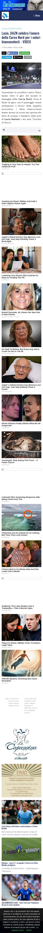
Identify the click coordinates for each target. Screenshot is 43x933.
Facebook (13, 53)
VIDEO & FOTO (15, 28)
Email (29, 57)
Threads (19, 57)
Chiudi (28, 930)
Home (4, 28)
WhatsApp (25, 53)
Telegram (7, 57)
